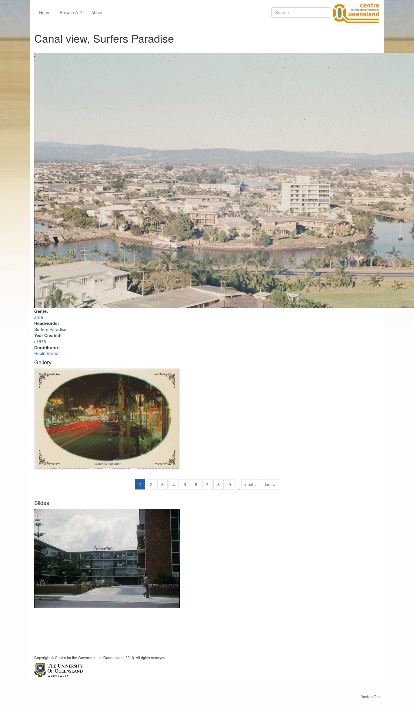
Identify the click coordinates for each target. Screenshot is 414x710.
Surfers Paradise (50, 329)
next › (250, 484)
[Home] (354, 12)
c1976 (40, 341)
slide (38, 317)
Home (45, 12)
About (96, 12)
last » (270, 484)
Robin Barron (47, 353)
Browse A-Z (71, 12)
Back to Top (370, 696)
